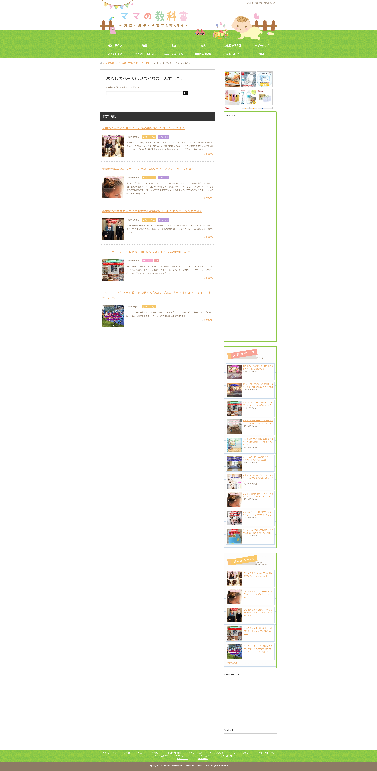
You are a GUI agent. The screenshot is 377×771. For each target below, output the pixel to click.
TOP (125, 63)
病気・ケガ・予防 (173, 53)
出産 (173, 45)
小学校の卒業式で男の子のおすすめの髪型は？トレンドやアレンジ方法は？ (152, 211)
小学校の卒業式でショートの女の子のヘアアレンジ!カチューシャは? (147, 169)
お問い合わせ (226, 755)
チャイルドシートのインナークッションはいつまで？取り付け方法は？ (258, 513)
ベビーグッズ (262, 45)
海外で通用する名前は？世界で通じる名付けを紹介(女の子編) (258, 367)
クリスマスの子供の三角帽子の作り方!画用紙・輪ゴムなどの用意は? (258, 531)
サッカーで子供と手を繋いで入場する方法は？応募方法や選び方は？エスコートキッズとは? (258, 649)
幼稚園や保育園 (232, 45)
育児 (203, 45)
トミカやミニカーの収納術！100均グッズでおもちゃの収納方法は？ (147, 252)
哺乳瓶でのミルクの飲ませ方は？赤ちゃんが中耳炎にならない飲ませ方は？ (258, 478)
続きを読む (208, 153)
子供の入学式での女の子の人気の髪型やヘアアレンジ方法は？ (143, 128)
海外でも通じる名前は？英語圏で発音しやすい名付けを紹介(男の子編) (258, 385)
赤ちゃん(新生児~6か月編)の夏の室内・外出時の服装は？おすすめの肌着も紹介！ (258, 442)
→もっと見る (232, 662)
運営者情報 (203, 758)
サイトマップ (182, 758)
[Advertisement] (250, 229)
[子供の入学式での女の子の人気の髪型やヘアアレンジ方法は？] (234, 584)
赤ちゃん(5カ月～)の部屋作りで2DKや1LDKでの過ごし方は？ (256, 458)
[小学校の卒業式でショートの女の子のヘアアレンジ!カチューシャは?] (234, 602)
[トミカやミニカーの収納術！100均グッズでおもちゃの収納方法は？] (234, 639)
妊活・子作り (115, 45)
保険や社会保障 (203, 53)
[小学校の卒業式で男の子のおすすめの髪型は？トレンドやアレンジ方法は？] (234, 621)
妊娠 (144, 45)
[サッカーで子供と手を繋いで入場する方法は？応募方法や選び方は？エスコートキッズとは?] (234, 657)
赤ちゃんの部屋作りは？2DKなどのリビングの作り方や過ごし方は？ (258, 422)
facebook (228, 730)
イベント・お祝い (144, 53)
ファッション (115, 53)
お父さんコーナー (232, 53)
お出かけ (262, 53)
